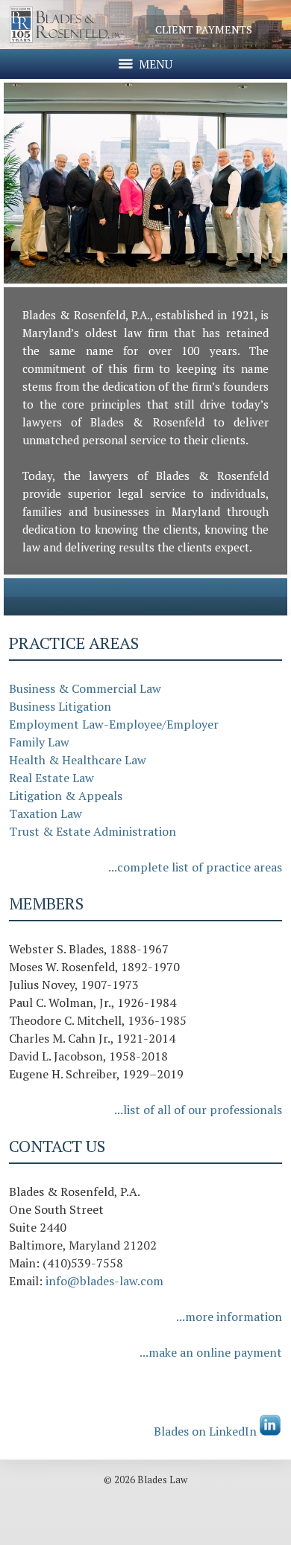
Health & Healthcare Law (77, 760)
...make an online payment (211, 1352)
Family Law (39, 742)
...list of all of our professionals (198, 1109)
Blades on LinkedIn (207, 1431)
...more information (229, 1316)
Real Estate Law (51, 778)
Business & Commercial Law (85, 688)
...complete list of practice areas (195, 867)
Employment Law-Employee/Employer (114, 724)
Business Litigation (60, 706)
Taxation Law (45, 813)
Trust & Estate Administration (92, 831)
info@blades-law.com (104, 1281)
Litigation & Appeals (65, 795)
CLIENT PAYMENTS (203, 29)
